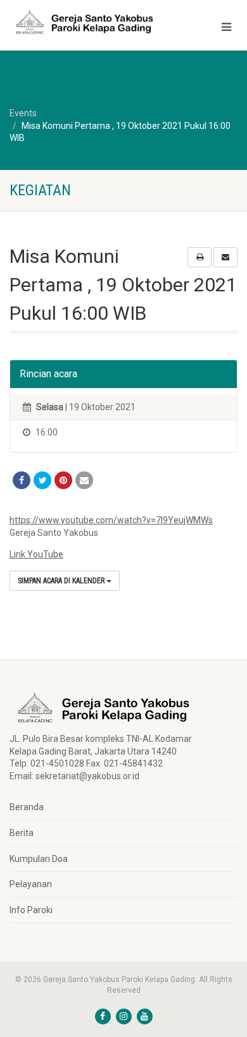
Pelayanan (31, 884)
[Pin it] (63, 480)
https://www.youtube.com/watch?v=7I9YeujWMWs (111, 520)
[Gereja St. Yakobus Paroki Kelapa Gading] (82, 22)
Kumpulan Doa (39, 859)
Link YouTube (36, 554)
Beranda (27, 807)
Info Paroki (31, 910)
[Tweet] (42, 480)
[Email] (84, 480)
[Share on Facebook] (21, 480)
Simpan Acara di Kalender (62, 580)
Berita (22, 833)
